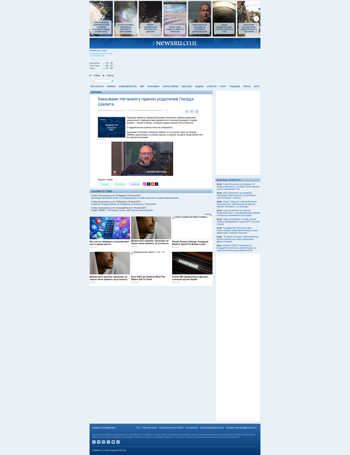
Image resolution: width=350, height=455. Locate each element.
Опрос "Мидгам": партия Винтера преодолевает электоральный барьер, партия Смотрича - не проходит (237, 204)
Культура (212, 86)
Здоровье (187, 86)
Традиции (234, 86)
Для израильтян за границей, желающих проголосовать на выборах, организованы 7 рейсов (236, 195)
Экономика (153, 86)
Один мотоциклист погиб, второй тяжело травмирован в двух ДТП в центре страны (238, 221)
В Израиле (121, 195)
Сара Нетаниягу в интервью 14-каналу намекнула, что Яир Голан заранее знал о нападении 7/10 (238, 186)
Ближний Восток (128, 86)
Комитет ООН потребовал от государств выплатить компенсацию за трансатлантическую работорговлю (236, 248)
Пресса (247, 86)
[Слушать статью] (199, 111)
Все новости (97, 86)
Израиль (111, 86)
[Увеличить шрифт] (192, 111)
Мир (142, 86)
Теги (138, 428)
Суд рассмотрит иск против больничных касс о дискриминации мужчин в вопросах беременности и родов (238, 212)
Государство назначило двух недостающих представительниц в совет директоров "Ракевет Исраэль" (237, 230)
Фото (256, 86)
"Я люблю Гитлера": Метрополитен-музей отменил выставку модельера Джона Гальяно (238, 239)
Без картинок (192, 428)
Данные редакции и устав (212, 428)
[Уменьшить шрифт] (187, 111)
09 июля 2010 (134, 195)
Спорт (223, 86)
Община (199, 86)
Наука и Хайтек (170, 86)
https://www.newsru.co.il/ (104, 195)
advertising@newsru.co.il (245, 428)
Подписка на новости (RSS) (171, 428)
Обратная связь (149, 428)
